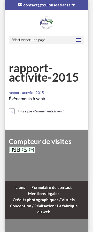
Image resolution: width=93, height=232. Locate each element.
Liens (20, 187)
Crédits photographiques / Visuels (44, 199)
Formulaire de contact (52, 187)
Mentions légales (43, 193)
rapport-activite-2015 (26, 92)
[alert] (46, 111)
